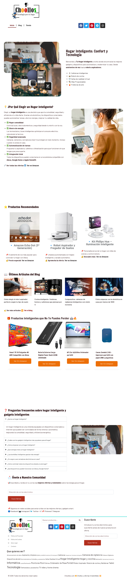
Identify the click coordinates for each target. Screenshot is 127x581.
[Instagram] (102, 25)
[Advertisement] (78, 10)
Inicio (12, 25)
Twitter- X (37, 511)
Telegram (56, 511)
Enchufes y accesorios (38, 559)
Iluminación (98, 559)
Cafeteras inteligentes (79, 73)
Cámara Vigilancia (108, 555)
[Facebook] (80, 25)
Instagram (25, 511)
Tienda (28, 25)
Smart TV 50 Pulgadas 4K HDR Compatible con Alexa (19, 353)
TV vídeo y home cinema (48, 567)
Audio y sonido (41, 555)
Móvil (42, 563)
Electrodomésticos (25, 559)
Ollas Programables (78, 82)
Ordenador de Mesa (58, 563)
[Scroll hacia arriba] (124, 570)
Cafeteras (61, 555)
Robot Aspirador (80, 563)
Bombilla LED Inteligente (51, 555)
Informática (13, 562)
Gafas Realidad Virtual (52, 559)
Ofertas (47, 563)
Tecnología (13, 567)
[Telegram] (97, 25)
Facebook (14, 511)
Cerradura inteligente (77, 555)
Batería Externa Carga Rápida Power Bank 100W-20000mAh (48, 355)
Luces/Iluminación (25, 563)
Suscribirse (16, 499)
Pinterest (48, 511)
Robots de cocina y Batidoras (97, 563)
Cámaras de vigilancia (92, 555)
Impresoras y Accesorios (108, 559)
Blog (20, 25)
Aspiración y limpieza (29, 555)
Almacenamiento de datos (14, 555)
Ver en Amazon (71, 260)
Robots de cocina (77, 76)
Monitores (35, 563)
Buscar (80, 520)
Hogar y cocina (87, 558)
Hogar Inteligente (69, 558)
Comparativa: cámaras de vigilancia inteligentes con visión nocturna (77, 302)
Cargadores (68, 555)
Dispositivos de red (13, 559)
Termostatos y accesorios (30, 568)
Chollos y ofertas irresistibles (88, 576)
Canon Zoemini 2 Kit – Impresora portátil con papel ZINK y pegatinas (104, 355)
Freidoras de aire (77, 85)
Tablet (111, 563)
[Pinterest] (91, 25)
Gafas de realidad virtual (80, 79)
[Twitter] (86, 25)
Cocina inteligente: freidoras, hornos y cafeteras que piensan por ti (48, 302)
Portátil (70, 563)
